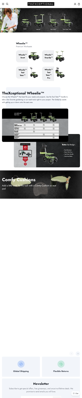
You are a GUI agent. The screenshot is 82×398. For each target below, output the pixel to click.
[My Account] (74, 4)
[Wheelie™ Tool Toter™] (28, 73)
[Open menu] (2, 4)
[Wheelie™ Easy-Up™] (54, 56)
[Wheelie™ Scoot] (28, 56)
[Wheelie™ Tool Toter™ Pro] (54, 74)
